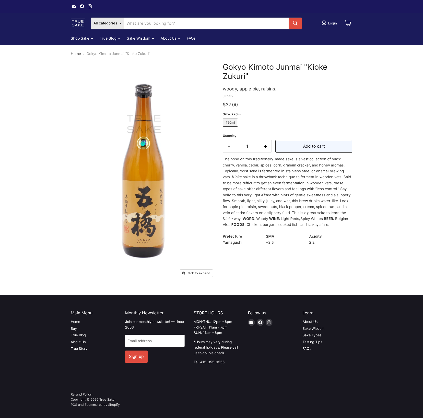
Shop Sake (80, 38)
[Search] (295, 23)
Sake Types (312, 335)
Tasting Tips (312, 342)
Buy (74, 328)
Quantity (229, 136)
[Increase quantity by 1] (266, 146)
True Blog (109, 38)
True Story (79, 348)
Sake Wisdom (139, 38)
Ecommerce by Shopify (102, 405)
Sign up (136, 356)
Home (76, 54)
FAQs (191, 38)
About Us (169, 38)
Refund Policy (81, 394)
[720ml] (231, 127)
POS (74, 405)
